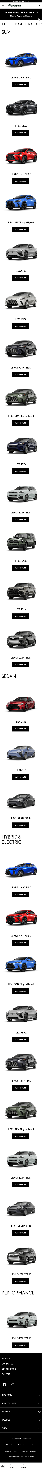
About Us (6, 1359)
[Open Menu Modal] (3, 5)
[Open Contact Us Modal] (40, 5)
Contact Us (7, 1364)
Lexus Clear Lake (26, 1438)
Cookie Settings (29, 1456)
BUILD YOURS (20, 84)
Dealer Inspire (32, 1445)
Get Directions (9, 1369)
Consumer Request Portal (16, 1456)
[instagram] (12, 1384)
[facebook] (5, 1384)
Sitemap (16, 1451)
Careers (6, 1374)
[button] (39, 19)
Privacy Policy (24, 1451)
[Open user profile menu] (36, 1466)
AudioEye (33, 1451)
